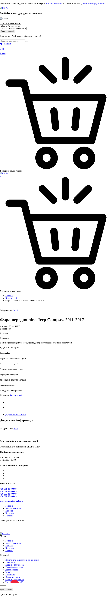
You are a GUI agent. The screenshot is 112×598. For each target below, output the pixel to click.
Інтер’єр (9, 572)
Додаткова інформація (15, 414)
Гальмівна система (14, 567)
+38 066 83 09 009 (8, 491)
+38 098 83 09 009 (54, 3)
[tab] (58, 414)
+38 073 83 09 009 (8, 494)
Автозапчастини (13, 508)
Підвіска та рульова (14, 565)
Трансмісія (10, 562)
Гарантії (9, 516)
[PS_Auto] (5, 8)
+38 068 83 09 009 (8, 496)
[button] (9, 347)
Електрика (10, 575)
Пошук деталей (7, 31)
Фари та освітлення (14, 579)
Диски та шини (12, 577)
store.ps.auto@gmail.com (94, 3)
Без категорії (11, 298)
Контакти (9, 513)
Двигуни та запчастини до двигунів (22, 560)
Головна (9, 295)
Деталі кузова (11, 570)
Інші (16, 310)
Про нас (9, 511)
